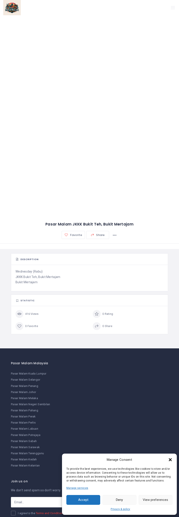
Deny (119, 500)
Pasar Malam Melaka (24, 398)
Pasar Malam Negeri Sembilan (30, 404)
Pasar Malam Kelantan (25, 465)
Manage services (77, 488)
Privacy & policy (120, 509)
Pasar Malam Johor (23, 392)
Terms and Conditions (50, 513)
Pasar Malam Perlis (23, 422)
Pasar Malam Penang (24, 386)
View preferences (155, 500)
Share (100, 235)
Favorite (75, 235)
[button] (170, 460)
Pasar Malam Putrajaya (25, 435)
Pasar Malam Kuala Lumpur (28, 373)
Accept (83, 500)
